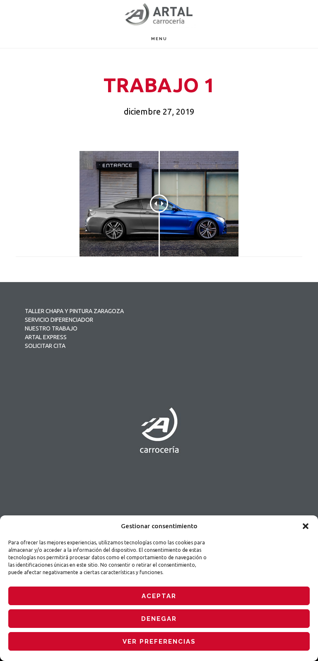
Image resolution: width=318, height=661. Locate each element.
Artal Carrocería (159, 14)
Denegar (159, 619)
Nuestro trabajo (51, 328)
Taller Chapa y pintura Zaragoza (74, 311)
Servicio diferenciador (59, 319)
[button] (305, 526)
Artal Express (46, 337)
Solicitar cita (45, 345)
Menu (159, 38)
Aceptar (159, 596)
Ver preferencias (159, 641)
